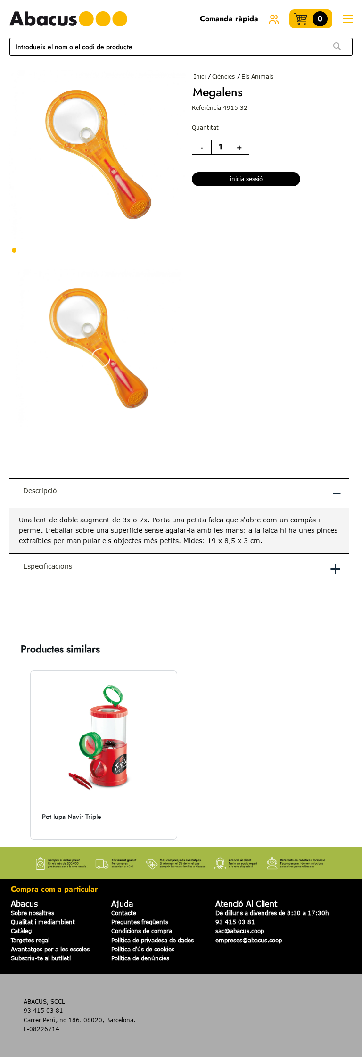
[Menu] (347, 19)
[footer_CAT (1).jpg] (181, 860)
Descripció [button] (182, 492)
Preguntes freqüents (139, 921)
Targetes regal (30, 940)
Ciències (223, 76)
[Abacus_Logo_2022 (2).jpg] (68, 18)
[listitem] (103, 754)
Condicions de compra (141, 930)
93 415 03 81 (235, 921)
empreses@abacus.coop (248, 940)
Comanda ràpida (229, 18)
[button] (18, 755)
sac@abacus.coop (239, 930)
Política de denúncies (140, 958)
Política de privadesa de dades (152, 940)
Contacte (123, 912)
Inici (200, 76)
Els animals (257, 76)
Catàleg (21, 930)
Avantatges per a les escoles (50, 949)
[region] (179, 530)
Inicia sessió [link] (246, 178)
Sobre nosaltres (32, 912)
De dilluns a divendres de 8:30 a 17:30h (272, 912)
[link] (274, 19)
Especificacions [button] (182, 567)
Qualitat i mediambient (43, 921)
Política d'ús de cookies (142, 949)
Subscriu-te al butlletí (41, 958)
